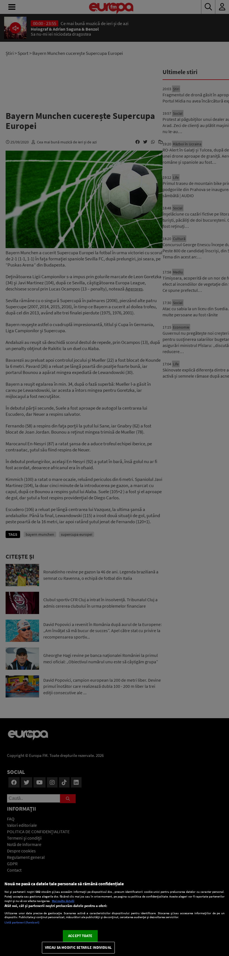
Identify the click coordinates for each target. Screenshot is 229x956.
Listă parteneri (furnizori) (21, 922)
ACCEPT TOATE (80, 935)
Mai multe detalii (63, 901)
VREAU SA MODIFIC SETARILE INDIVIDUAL (78, 947)
